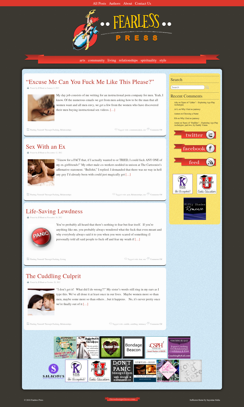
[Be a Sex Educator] (179, 357)
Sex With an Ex (46, 146)
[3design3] (122, 381)
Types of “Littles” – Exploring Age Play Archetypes (194, 103)
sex (144, 129)
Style (163, 60)
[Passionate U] (99, 381)
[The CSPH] (156, 357)
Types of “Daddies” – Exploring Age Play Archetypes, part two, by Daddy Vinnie (196, 123)
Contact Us (143, 3)
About (127, 3)
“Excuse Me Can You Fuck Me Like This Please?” (90, 81)
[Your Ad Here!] (191, 381)
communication (135, 129)
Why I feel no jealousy (190, 109)
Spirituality (149, 60)
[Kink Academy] (76, 381)
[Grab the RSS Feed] (195, 168)
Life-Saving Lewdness (54, 211)
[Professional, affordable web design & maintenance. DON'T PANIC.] (122, 402)
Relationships (128, 60)
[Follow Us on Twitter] (195, 141)
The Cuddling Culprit (53, 276)
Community (96, 60)
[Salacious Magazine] (53, 381)
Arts (82, 60)
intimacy (142, 324)
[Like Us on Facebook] (195, 154)
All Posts (99, 3)
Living (112, 60)
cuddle (126, 324)
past (128, 194)
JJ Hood (41, 88)
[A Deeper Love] (110, 357)
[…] (112, 110)
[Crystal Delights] (168, 381)
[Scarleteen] (65, 357)
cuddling (134, 324)
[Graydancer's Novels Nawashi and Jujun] (145, 381)
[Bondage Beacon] (133, 357)
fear (140, 259)
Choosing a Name (190, 113)
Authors (114, 3)
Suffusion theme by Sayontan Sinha (205, 399)
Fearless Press (37, 399)
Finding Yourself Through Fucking (44, 129)
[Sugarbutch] (88, 357)
